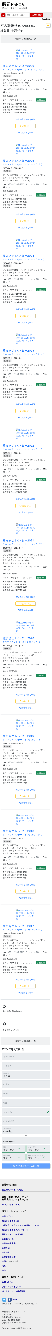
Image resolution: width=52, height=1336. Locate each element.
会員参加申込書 (8, 1243)
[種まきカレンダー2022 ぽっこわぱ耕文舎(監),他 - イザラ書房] (25, 434)
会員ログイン (8, 1216)
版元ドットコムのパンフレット (15, 1230)
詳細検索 (46, 19)
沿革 (4, 1266)
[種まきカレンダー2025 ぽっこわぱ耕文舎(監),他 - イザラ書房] (25, 149)
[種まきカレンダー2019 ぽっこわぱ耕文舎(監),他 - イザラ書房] (25, 724)
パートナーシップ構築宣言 (13, 1291)
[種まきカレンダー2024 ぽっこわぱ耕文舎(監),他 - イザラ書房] (25, 244)
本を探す (38, 15)
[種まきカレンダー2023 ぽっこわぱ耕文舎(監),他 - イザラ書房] (25, 339)
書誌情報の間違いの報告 (12, 1190)
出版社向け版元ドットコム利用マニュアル (20, 1225)
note (15, 1299)
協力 (4, 1270)
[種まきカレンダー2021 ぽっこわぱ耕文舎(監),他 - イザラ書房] (25, 529)
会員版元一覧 (8, 1239)
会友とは (6, 1248)
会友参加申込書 (8, 1257)
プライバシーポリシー (11, 1287)
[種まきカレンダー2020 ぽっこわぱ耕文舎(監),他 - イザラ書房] (25, 626)
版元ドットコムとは (10, 1221)
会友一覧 (6, 1252)
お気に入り (26, 126)
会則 (4, 1261)
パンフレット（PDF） (11, 1204)
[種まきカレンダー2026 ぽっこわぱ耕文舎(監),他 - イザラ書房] (25, 54)
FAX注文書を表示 (25, 132)
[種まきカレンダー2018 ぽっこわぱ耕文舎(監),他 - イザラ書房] (25, 819)
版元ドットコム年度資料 (12, 1234)
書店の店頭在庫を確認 (25, 119)
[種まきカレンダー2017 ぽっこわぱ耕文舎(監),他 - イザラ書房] (25, 914)
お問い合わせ (8, 1282)
